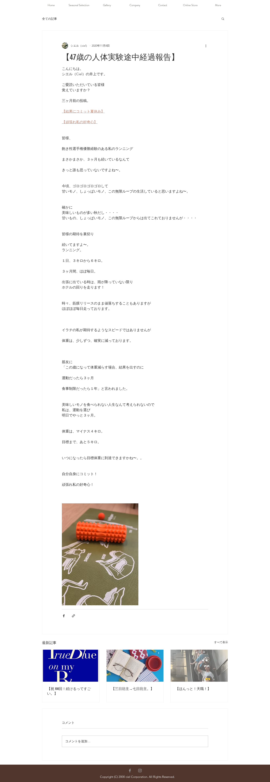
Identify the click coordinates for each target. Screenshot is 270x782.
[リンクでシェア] (73, 616)
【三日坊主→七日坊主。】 (132, 689)
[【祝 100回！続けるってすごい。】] (70, 666)
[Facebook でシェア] (64, 616)
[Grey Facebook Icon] (129, 770)
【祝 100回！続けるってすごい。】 (69, 691)
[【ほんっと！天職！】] (199, 666)
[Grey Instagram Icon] (140, 770)
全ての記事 (49, 19)
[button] (223, 18)
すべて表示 (221, 642)
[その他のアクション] (205, 45)
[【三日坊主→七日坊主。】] (135, 666)
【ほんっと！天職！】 (193, 689)
